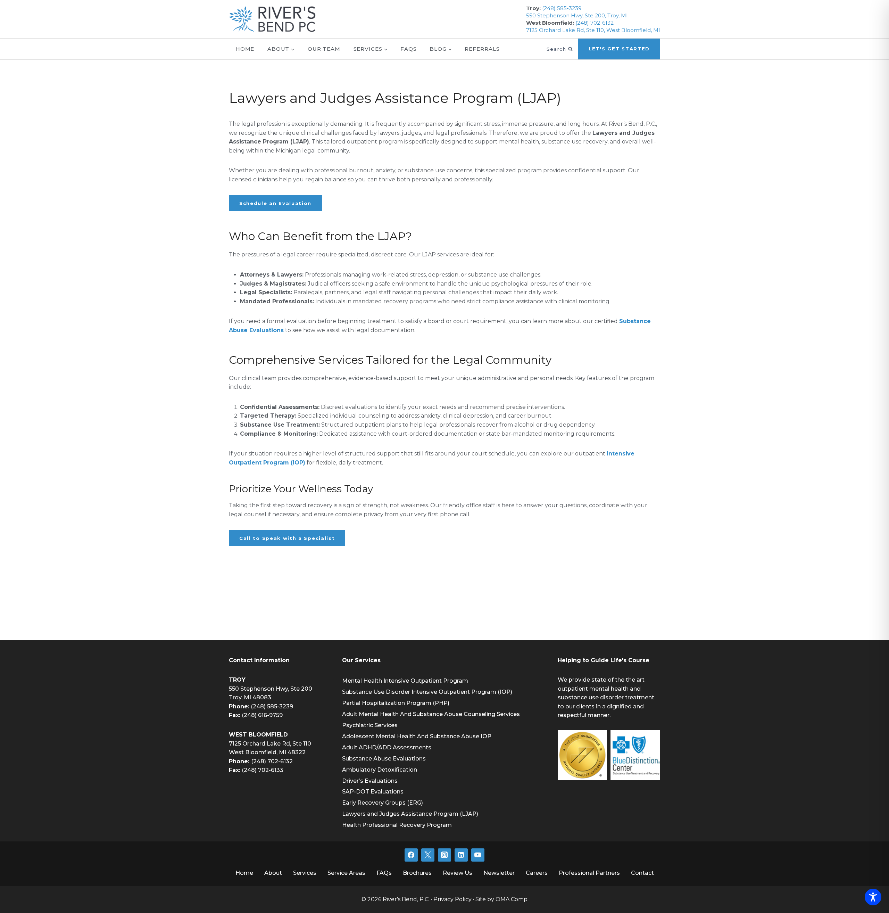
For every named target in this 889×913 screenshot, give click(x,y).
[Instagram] (444, 855)
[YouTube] (477, 855)
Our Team (324, 49)
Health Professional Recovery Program (397, 825)
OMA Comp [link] (511, 899)
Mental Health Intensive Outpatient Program (405, 680)
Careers (537, 873)
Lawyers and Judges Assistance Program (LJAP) (410, 814)
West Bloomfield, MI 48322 (267, 752)
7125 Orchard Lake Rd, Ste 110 (270, 743)
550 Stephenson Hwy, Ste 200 (270, 688)
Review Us (457, 873)
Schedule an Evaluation (275, 203)
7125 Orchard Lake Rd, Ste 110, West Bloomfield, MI (593, 30)
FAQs (408, 49)
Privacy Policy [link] (452, 899)
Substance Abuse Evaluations (384, 758)
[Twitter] (427, 855)
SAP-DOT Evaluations (373, 791)
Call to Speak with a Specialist (287, 538)
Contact (642, 873)
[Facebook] (411, 855)
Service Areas (346, 873)
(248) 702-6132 (594, 22)
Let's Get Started (619, 48)
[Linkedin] (461, 855)
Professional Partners (589, 873)
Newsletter (499, 873)
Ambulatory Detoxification (379, 769)
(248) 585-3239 (562, 8)
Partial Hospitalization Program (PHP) (395, 703)
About (273, 873)
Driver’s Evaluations (370, 781)
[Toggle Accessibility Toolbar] (873, 897)
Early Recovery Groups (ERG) (382, 802)
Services (304, 873)
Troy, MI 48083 (250, 697)
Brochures (417, 873)
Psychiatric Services (370, 725)
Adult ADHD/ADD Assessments (386, 747)
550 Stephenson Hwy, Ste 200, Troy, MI (577, 15)
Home (245, 49)
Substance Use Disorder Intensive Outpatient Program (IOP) (427, 692)
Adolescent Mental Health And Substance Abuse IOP (416, 736)
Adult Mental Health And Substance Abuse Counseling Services (431, 714)
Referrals (482, 49)
